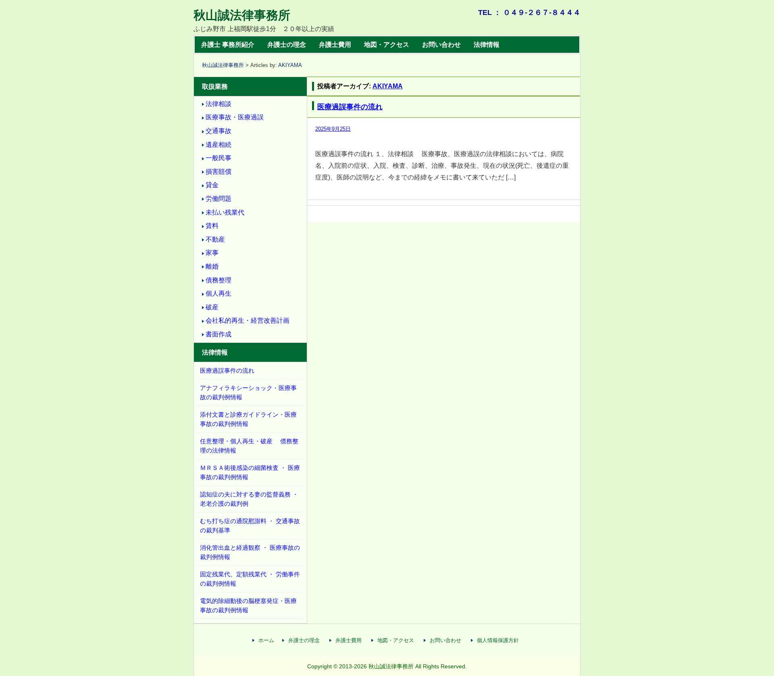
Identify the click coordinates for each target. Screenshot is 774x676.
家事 (212, 252)
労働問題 (218, 198)
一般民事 (218, 157)
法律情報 (486, 44)
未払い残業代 (225, 212)
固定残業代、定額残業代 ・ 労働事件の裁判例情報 (250, 579)
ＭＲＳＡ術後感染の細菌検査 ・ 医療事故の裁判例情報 (250, 472)
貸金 (212, 185)
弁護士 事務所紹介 (227, 44)
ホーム (266, 640)
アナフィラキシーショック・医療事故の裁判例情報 (248, 392)
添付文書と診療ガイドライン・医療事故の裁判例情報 (248, 419)
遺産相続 (218, 144)
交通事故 (218, 130)
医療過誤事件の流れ (350, 107)
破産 (212, 307)
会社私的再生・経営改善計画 (247, 320)
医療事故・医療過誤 (235, 117)
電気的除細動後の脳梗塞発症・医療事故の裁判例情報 (248, 605)
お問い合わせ (441, 44)
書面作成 (218, 334)
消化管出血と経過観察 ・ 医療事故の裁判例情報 (250, 552)
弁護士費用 (335, 44)
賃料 (212, 225)
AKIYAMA (290, 65)
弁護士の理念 (286, 44)
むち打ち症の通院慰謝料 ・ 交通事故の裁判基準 (250, 525)
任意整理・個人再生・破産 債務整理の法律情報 (249, 446)
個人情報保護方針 (498, 640)
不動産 (215, 239)
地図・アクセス (386, 44)
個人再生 (218, 293)
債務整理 (218, 280)
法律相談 (218, 103)
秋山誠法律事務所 (242, 15)
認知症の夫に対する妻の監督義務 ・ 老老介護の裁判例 (249, 499)
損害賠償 (218, 171)
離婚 (212, 266)
